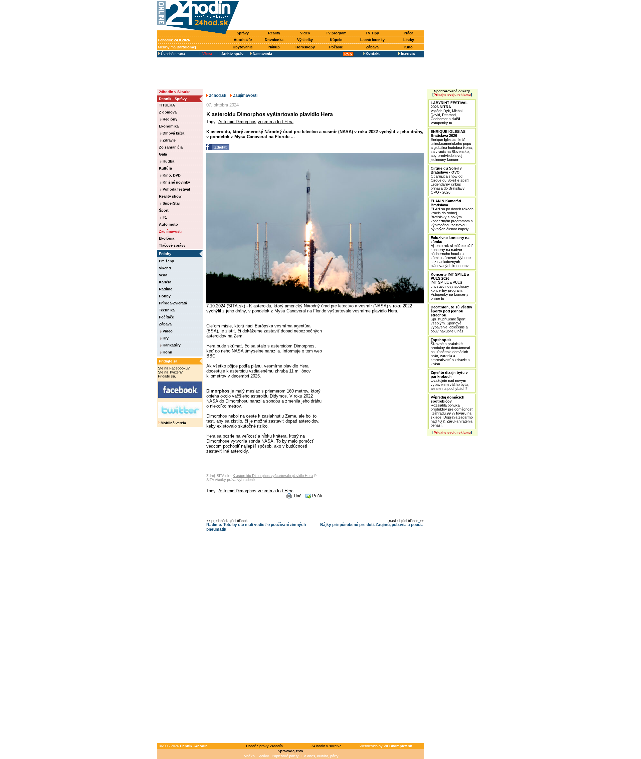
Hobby (165, 296)
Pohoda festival (176, 189)
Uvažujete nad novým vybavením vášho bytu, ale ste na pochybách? (450, 380)
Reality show (170, 196)
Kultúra (165, 168)
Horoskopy (305, 47)
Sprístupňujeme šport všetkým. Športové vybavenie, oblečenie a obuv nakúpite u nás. (451, 319)
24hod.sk (217, 95)
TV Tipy (372, 33)
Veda (163, 275)
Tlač (297, 495)
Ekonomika (169, 126)
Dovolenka (274, 40)
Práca (408, 33)
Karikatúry (171, 345)
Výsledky (305, 40)
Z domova (168, 112)
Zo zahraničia (171, 147)
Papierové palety (285, 756)
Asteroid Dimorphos (237, 121)
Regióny (169, 119)
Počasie (336, 47)
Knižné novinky (176, 182)
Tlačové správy (172, 245)
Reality (274, 33)
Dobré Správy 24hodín (264, 746)
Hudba (168, 161)
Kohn (167, 352)
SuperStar (171, 203)
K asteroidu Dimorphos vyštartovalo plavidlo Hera (273, 476)
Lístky (408, 40)
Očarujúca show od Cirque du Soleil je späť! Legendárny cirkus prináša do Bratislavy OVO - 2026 (450, 180)
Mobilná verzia (173, 423)
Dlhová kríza (173, 133)
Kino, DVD (171, 175)
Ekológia (166, 238)
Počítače (166, 317)
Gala (163, 154)
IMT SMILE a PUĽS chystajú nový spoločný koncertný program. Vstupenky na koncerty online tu (450, 286)
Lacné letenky (372, 40)
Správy (243, 33)
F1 (164, 217)
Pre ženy (166, 261)
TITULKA (167, 105)
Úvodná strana (172, 54)
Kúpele (336, 40)
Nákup (274, 47)
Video (305, 33)
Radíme (165, 289)
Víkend (165, 268)
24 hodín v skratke (326, 746)
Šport (164, 210)
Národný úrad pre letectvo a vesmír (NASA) (346, 305)
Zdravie (169, 140)
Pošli (317, 495)
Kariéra (165, 282)
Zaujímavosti (170, 231)
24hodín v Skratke (174, 92)
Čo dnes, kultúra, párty (320, 756)
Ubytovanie (243, 47)
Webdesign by (386, 746)
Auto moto (168, 224)
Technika (167, 310)
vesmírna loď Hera (275, 121)
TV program (336, 33)
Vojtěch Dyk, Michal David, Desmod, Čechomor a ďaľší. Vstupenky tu (449, 113)
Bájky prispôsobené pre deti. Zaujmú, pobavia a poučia (372, 524)
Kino (408, 47)
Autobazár (243, 40)
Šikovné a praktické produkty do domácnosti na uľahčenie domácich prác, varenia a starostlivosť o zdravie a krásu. (450, 352)
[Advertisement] (333, 16)
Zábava (372, 47)
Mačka (249, 756)
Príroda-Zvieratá (173, 303)
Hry (165, 338)
